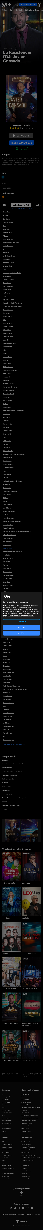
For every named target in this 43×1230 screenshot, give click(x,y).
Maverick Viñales (8, 726)
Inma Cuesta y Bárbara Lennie (13, 551)
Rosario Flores (7, 323)
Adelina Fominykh (8, 467)
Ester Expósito (7, 679)
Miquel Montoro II (8, 390)
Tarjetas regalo (26, 1176)
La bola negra (25, 1097)
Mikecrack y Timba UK (10, 370)
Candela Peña (7, 424)
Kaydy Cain (6, 582)
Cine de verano (6, 1110)
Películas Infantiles (7, 1112)
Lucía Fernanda (8, 286)
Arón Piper (6, 427)
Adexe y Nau (7, 276)
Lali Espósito (7, 441)
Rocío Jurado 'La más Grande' (30, 1115)
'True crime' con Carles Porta (30, 1118)
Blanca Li (6, 729)
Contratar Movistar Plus (28, 1155)
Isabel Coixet (7, 508)
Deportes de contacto (8, 1168)
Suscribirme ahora (28, 4)
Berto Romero (7, 400)
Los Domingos (25, 1099)
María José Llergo (8, 528)
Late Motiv (26, 883)
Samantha (6, 588)
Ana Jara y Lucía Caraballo (12, 273)
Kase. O (5, 360)
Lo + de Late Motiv (29, 1060)
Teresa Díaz (6, 561)
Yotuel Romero (7, 541)
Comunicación (26, 1179)
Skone (5, 656)
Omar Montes (7, 494)
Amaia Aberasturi (8, 713)
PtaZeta (5, 404)
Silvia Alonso (7, 259)
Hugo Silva (6, 666)
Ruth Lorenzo (7, 461)
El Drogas (6, 709)
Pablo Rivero (7, 363)
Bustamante (7, 377)
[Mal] (13, 128)
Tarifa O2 (24, 1173)
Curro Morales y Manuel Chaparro (14, 454)
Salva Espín (6, 642)
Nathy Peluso (7, 692)
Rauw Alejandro (8, 239)
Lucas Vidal (6, 682)
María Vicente (7, 232)
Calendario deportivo (34, 10)
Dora (4, 736)
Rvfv (4, 269)
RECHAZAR (21, 627)
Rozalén (5, 649)
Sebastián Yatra (8, 336)
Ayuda (21, 1195)
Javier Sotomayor (8, 518)
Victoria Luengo (8, 538)
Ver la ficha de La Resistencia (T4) (14, 744)
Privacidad (30, 1214)
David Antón (7, 488)
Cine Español (5, 1099)
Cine (11, 10)
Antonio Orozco (8, 578)
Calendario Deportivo (8, 1173)
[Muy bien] (21, 128)
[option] (13, 830)
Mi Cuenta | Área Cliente (28, 1147)
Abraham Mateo (8, 266)
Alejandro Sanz (8, 568)
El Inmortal (25, 1105)
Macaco (5, 444)
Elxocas (5, 477)
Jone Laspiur (7, 652)
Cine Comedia (6, 1102)
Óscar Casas (7, 283)
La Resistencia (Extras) (10, 1060)
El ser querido (25, 1094)
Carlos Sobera (7, 504)
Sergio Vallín (7, 545)
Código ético (25, 1152)
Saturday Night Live (29, 953)
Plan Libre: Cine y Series (28, 1160)
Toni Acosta (6, 313)
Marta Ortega (7, 733)
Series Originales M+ (7, 1118)
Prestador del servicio (9, 1214)
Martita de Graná (8, 262)
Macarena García (8, 575)
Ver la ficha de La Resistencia (22, 208)
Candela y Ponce (8, 279)
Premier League (6, 1150)
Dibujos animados (27, 1123)
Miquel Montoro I (8, 394)
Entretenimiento (6, 1128)
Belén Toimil (7, 330)
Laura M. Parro (7, 430)
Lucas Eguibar (7, 457)
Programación (6, 1179)
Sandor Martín (7, 357)
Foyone (5, 501)
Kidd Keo (6, 420)
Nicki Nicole (6, 252)
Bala (4, 320)
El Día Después (6, 1152)
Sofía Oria (6, 380)
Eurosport (4, 1171)
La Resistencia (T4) (21, 205)
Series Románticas (7, 1120)
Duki (4, 226)
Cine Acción (5, 1105)
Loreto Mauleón (8, 525)
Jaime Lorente (7, 645)
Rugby (3, 1163)
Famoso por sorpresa (10, 491)
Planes (23, 1163)
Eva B (4, 437)
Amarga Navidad (26, 1102)
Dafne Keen (6, 397)
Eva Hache (6, 447)
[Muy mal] (10, 128)
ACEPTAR (21, 633)
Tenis (3, 1160)
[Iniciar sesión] (39, 4)
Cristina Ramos (8, 367)
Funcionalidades (26, 1144)
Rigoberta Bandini (8, 299)
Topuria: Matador (6, 1165)
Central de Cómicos (29, 988)
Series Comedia (6, 1123)
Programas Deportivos (28, 1126)
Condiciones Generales (28, 1150)
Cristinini (5, 498)
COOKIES (37, 1214)
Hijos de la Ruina (8, 383)
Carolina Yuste (7, 572)
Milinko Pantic (7, 316)
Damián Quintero (8, 558)
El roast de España (9, 988)
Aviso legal (21, 1214)
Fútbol (19, 10)
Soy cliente (23, 135)
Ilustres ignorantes (9, 883)
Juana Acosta (7, 346)
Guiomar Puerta (8, 585)
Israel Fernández (8, 672)
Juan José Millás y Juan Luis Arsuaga (15, 689)
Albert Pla (6, 340)
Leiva (4, 350)
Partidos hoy (5, 1176)
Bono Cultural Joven (27, 1171)
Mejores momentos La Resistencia (30, 1024)
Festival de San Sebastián (29, 1120)
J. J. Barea (6, 414)
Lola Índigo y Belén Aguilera (12, 521)
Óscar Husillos (7, 434)
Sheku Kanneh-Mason (10, 387)
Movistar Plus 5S (26, 1131)
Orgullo (4, 1131)
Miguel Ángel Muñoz (9, 343)
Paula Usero (7, 474)
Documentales (6, 1126)
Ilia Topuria (6, 293)
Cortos (3, 1107)
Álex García (7, 669)
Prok (4, 471)
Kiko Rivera (6, 219)
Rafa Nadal (6, 659)
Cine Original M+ (6, 1097)
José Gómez (7, 407)
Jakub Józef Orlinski (9, 535)
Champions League (7, 1144)
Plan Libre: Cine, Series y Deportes (31, 1157)
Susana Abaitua (8, 464)
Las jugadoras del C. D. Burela (12, 481)
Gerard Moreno (8, 310)
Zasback (5, 953)
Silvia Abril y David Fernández (12, 303)
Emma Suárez (7, 696)
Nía (4, 249)
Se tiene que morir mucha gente (31, 1107)
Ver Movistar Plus (26, 1142)
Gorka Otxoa (7, 289)
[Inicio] (6, 5)
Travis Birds (6, 417)
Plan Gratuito (25, 1165)
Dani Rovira (6, 484)
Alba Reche (6, 229)
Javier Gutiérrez (8, 326)
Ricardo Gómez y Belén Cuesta (13, 306)
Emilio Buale (7, 719)
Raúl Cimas (6, 723)
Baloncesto (5, 1157)
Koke (4, 296)
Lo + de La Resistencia (10, 1024)
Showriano (6, 918)
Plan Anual (25, 1168)
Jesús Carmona (8, 246)
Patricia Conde (8, 451)
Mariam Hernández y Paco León (13, 410)
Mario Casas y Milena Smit (11, 686)
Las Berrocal (25, 1112)
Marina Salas (7, 373)
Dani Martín (6, 662)
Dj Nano (5, 236)
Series (4, 10)
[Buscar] (17, 5)
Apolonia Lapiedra (9, 256)
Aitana (5, 353)
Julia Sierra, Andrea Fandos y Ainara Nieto (16, 531)
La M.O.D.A (6, 514)
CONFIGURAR (21, 622)
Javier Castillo (7, 333)
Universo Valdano (7, 1155)
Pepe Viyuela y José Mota (11, 242)
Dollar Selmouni (8, 639)
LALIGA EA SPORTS (7, 1147)
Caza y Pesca (25, 1128)
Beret (4, 706)
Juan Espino (7, 699)
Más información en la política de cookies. (21, 615)
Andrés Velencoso (9, 511)
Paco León (6, 555)
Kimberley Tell (7, 716)
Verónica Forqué (8, 740)
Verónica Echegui (8, 703)
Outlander (24, 1110)
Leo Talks (25, 918)
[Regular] (16, 128)
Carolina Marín (8, 222)
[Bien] (18, 128)
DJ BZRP (5, 215)
